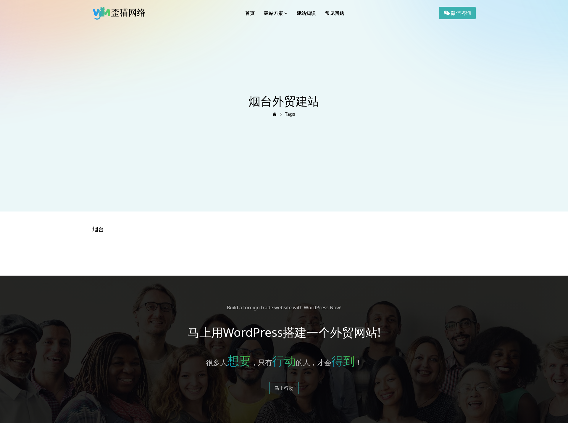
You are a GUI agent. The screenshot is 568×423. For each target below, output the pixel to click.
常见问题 (334, 13)
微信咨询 (460, 12)
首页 (250, 13)
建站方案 (273, 13)
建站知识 (306, 13)
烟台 (98, 229)
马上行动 (284, 388)
